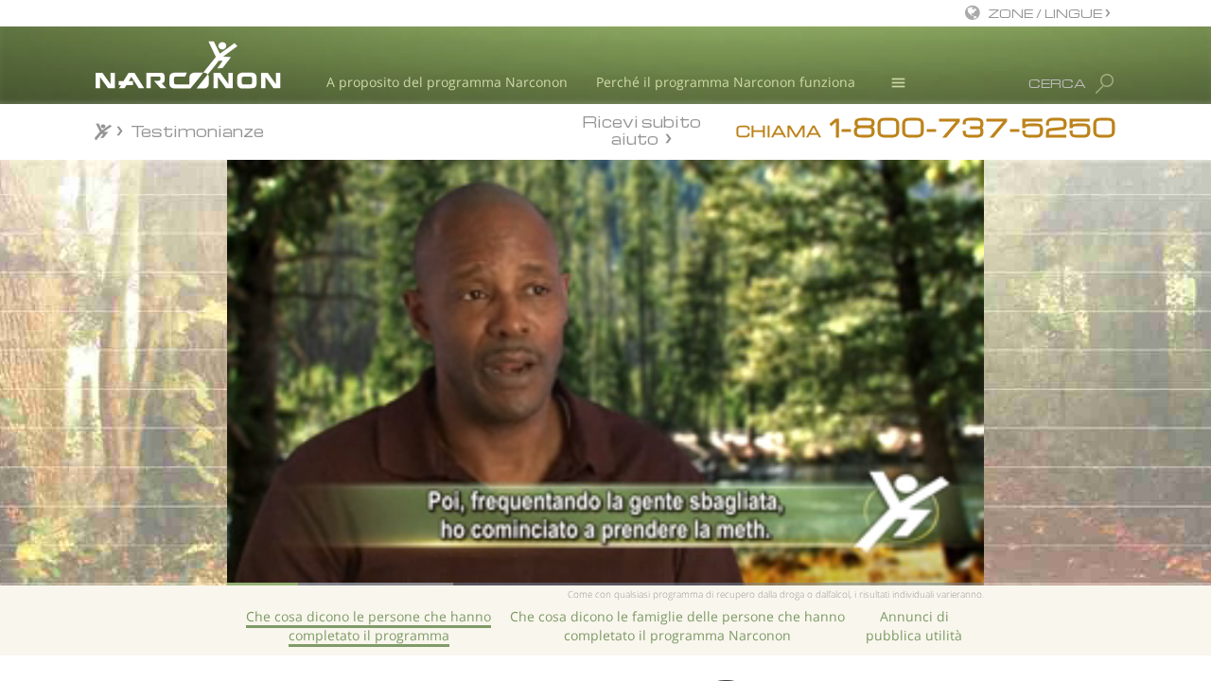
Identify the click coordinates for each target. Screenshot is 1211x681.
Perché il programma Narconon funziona (725, 82)
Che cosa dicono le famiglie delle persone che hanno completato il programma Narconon (677, 625)
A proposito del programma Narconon (447, 82)
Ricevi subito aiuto (641, 130)
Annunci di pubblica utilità (914, 625)
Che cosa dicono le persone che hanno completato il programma (368, 625)
